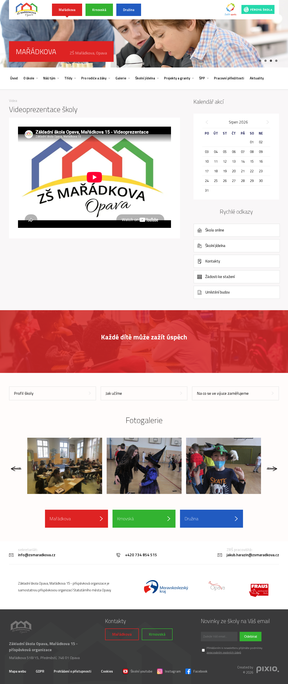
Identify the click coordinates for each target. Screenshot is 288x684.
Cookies (107, 671)
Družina (128, 9)
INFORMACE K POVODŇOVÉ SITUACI (178, 9)
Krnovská (99, 9)
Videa (13, 100)
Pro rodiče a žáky (93, 78)
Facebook (200, 671)
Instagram (173, 671)
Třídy (68, 78)
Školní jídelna (145, 78)
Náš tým (49, 78)
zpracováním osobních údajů (224, 652)
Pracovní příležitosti (229, 78)
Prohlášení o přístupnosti (72, 671)
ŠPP (202, 78)
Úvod (14, 78)
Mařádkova (67, 9)
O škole (28, 78)
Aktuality (257, 78)
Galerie (120, 78)
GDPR (40, 671)
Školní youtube (141, 671)
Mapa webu (17, 671)
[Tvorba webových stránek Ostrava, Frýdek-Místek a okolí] (267, 669)
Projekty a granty (177, 78)
